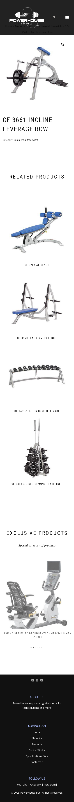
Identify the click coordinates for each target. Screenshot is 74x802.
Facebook (35, 784)
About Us (37, 738)
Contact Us (37, 762)
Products (37, 744)
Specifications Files (37, 756)
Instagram (50, 784)
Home (37, 732)
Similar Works (37, 750)
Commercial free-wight (26, 139)
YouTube (22, 784)
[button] (62, 44)
